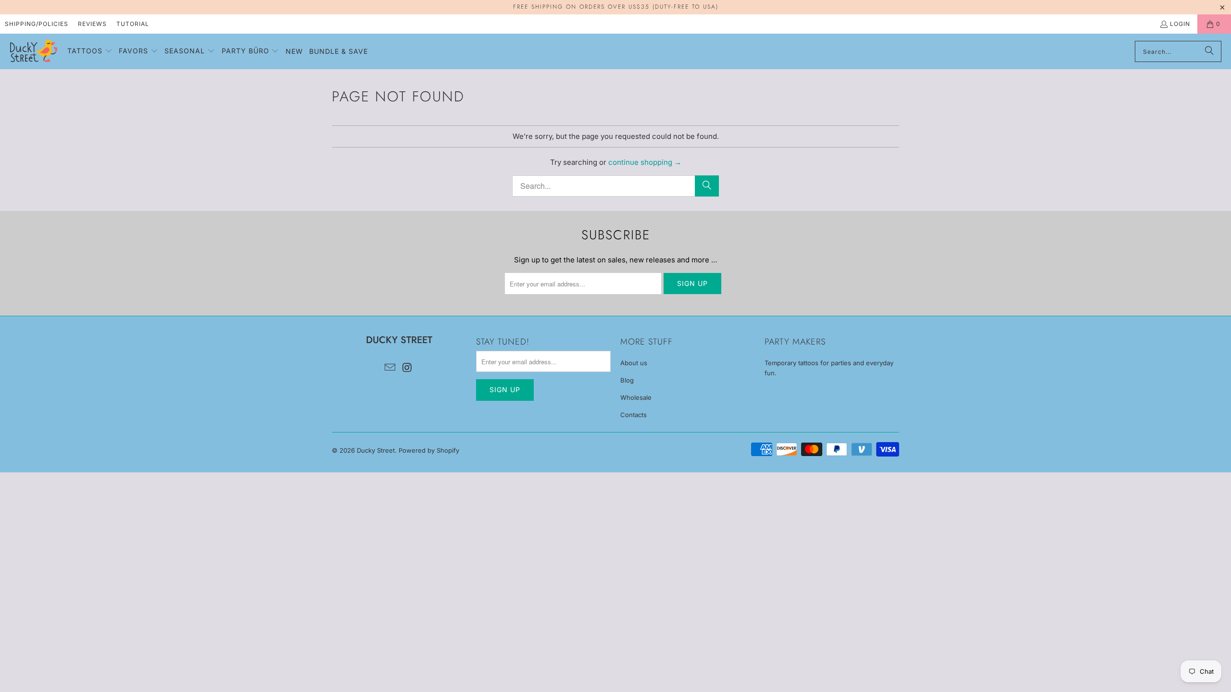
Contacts (633, 415)
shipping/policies (36, 23)
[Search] (1209, 51)
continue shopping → (644, 162)
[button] (90, 51)
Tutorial (132, 23)
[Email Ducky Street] (390, 368)
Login (1180, 23)
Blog (627, 380)
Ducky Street (376, 450)
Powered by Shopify (429, 450)
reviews (92, 23)
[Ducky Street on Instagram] (407, 368)
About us (633, 363)
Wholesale (636, 397)
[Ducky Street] (34, 51)
